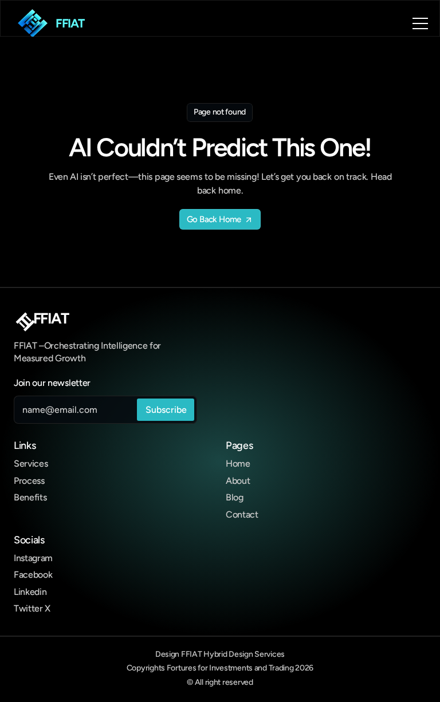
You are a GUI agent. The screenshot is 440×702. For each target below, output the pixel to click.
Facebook (33, 574)
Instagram (33, 558)
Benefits (30, 497)
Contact (242, 514)
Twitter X (32, 608)
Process (29, 480)
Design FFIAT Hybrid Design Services (220, 654)
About (238, 480)
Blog (234, 497)
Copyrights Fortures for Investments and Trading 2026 (220, 668)
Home (238, 463)
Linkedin (30, 591)
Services (31, 463)
